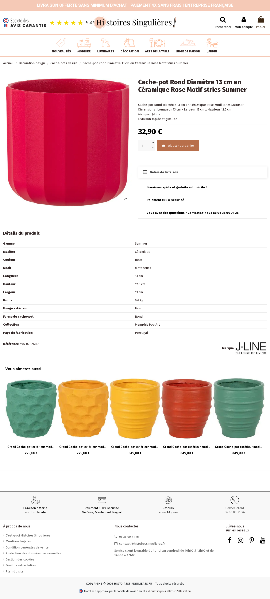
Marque (228, 348)
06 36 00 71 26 (235, 512)
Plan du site (14, 571)
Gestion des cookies (20, 559)
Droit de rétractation (21, 565)
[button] (9, 412)
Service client (234, 508)
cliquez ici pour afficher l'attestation (169, 591)
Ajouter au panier (181, 146)
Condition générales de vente (27, 547)
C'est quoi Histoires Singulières (28, 535)
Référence (11, 344)
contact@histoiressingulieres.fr (142, 544)
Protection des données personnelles (33, 553)
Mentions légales (18, 541)
